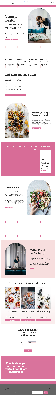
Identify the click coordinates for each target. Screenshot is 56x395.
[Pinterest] (51, 2)
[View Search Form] (53, 2)
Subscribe (15, 94)
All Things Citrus (45, 163)
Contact (12, 3)
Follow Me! (12, 39)
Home (50, 385)
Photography (7, 388)
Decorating (6, 385)
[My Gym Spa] (28, 2)
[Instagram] (50, 2)
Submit (28, 350)
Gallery (50, 388)
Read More (44, 170)
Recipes (6, 389)
